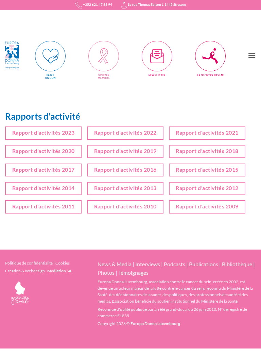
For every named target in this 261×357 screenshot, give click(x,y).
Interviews (147, 264)
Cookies (62, 263)
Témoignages (133, 272)
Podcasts (174, 264)
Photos (106, 272)
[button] (252, 55)
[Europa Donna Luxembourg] (14, 55)
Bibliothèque (237, 264)
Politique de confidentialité (29, 263)
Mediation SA (59, 270)
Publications (203, 264)
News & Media (115, 264)
